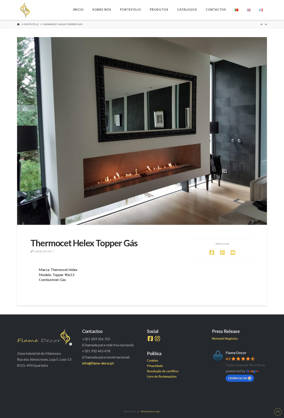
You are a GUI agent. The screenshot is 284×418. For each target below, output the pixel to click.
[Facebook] (150, 339)
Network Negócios (225, 338)
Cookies (152, 360)
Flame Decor (236, 352)
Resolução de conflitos (163, 371)
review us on (237, 378)
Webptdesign (150, 411)
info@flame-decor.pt (98, 363)
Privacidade (155, 366)
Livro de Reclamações (162, 376)
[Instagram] (157, 339)
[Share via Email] (233, 252)
